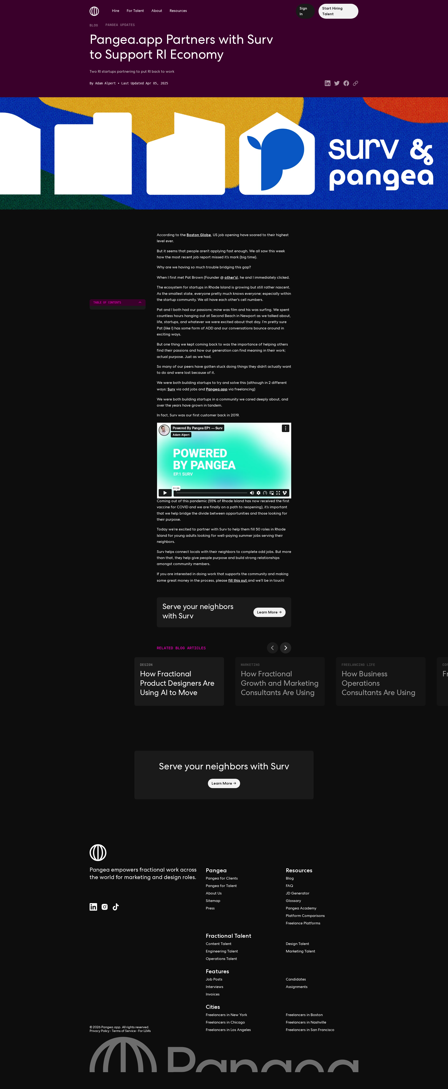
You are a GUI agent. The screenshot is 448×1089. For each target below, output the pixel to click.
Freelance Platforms (303, 924)
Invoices (213, 995)
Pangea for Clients (222, 879)
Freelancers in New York (226, 1015)
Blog (94, 25)
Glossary (293, 901)
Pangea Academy (301, 909)
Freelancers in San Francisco (310, 1030)
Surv (171, 389)
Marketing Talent (300, 952)
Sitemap (213, 901)
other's (230, 277)
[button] (272, 647)
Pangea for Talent (221, 886)
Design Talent (297, 944)
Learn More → (269, 612)
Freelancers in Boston (304, 1015)
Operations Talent (221, 959)
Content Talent (218, 944)
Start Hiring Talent (332, 11)
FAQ (289, 886)
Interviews (214, 987)
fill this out (238, 580)
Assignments (297, 987)
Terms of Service (124, 1031)
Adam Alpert (105, 83)
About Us (214, 894)
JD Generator (297, 894)
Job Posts (214, 980)
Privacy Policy (99, 1031)
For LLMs (144, 1031)
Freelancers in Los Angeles (228, 1030)
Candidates (296, 980)
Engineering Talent (222, 952)
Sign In (303, 11)
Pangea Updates (120, 24)
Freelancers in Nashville (306, 1023)
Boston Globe (199, 235)
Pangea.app (217, 389)
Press (210, 909)
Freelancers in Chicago (225, 1023)
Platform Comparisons (305, 916)
